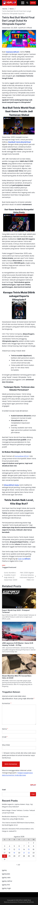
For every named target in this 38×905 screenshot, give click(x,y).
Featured (12, 567)
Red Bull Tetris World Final (19, 142)
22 (29, 853)
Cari (4, 789)
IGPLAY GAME (23, 900)
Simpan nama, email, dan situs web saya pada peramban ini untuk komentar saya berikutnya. (19, 755)
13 (19, 849)
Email (4, 737)
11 (9, 849)
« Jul (18, 865)
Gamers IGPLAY (12, 52)
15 (28, 849)
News (3, 565)
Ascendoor (13, 902)
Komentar (6, 703)
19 (14, 853)
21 (24, 853)
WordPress (30, 902)
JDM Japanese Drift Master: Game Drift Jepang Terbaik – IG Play (17, 644)
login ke (24, 559)
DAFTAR (33, 2)
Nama (5, 729)
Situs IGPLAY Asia (11, 485)
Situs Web (6, 745)
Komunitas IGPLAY (22, 456)
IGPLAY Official (26, 28)
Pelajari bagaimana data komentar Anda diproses (17, 774)
